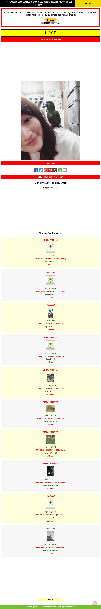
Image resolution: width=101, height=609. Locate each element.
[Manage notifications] (95, 603)
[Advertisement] (50, 60)
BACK (50, 599)
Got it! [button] (88, 3)
